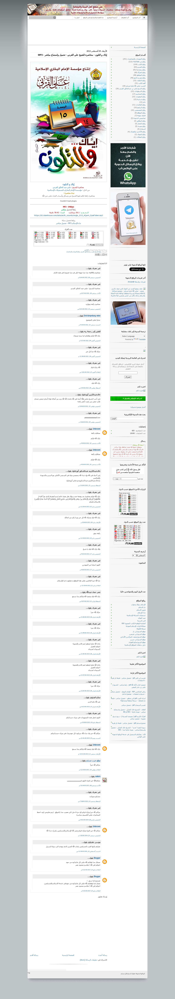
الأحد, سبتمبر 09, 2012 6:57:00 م (90, 293)
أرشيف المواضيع (112, 17)
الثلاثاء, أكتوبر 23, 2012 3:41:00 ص (90, 372)
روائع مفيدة (142, 126)
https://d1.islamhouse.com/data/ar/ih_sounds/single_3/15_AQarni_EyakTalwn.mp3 (68, 215)
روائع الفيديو (141, 67)
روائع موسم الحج (140, 78)
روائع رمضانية (141, 70)
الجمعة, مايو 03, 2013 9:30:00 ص (90, 722)
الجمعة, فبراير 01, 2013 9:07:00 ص (89, 601)
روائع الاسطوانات (140, 91)
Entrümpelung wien (92, 315)
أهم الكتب (142, 83)
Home (144, 18)
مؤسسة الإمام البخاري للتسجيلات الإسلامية (64, 190)
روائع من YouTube (139, 61)
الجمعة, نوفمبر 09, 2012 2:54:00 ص (89, 388)
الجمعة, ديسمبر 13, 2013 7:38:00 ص (89, 801)
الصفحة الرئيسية (68, 955)
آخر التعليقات (125, 17)
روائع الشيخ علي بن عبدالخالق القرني (91, 251)
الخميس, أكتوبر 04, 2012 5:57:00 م (89, 340)
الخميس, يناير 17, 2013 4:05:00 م (90, 570)
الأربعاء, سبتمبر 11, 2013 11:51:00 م (89, 754)
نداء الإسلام (142, 612)
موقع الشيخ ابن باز (139, 631)
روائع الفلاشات (141, 105)
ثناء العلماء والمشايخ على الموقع (93, 17)
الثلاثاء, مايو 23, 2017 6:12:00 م (90, 870)
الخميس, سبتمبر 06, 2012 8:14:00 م (89, 277)
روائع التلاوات (141, 80)
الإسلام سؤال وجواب (138, 604)
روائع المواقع (141, 113)
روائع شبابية (141, 99)
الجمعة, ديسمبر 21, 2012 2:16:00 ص (89, 485)
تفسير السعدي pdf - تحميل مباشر (133, 705)
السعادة (143, 129)
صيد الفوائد (142, 618)
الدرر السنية (141, 621)
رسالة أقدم (34, 955)
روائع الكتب (142, 64)
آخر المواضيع (136, 17)
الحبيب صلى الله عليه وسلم (136, 86)
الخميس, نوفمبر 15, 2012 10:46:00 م (89, 406)
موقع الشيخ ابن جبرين (138, 639)
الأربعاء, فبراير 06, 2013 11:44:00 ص (89, 633)
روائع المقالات (141, 137)
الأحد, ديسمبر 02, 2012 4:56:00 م (90, 464)
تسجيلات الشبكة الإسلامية (136, 615)
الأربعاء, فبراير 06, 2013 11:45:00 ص (89, 654)
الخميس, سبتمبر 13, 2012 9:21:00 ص (89, 309)
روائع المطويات (141, 97)
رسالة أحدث (102, 955)
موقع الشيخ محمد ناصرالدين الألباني (133, 637)
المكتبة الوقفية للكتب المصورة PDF (134, 623)
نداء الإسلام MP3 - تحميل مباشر (68, 223)
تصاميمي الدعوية (140, 118)
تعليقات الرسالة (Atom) (88, 960)
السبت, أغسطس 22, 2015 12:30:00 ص (88, 851)
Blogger (97, 858)
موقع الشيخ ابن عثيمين (137, 634)
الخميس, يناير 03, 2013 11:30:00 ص (89, 506)
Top (29, 973)
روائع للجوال (141, 134)
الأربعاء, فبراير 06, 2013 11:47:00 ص (89, 675)
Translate (142, 339)
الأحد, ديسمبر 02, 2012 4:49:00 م (90, 443)
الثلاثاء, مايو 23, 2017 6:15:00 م (90, 891)
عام (144, 102)
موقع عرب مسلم (93, 760)
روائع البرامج (141, 107)
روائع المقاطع (141, 75)
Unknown (96, 429)
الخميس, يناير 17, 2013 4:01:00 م (90, 554)
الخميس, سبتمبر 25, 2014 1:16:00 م (89, 835)
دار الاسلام (142, 607)
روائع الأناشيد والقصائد (138, 132)
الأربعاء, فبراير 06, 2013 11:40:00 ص (89, 617)
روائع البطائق (141, 121)
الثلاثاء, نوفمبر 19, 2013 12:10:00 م (89, 770)
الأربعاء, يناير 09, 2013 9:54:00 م (90, 522)
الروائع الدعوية (140, 973)
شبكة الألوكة (141, 629)
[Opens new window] (106, 254)
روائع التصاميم (141, 94)
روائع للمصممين (140, 110)
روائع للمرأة (142, 72)
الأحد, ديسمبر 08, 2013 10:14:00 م (89, 785)
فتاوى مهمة (141, 115)
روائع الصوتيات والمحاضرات (73, 251)
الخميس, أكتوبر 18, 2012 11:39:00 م (89, 356)
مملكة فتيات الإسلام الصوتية (136, 626)
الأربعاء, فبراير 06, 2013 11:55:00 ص (89, 691)
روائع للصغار (142, 123)
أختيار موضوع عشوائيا (138, 407)
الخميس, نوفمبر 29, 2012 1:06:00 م (89, 422)
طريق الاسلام (141, 610)
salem (97, 776)
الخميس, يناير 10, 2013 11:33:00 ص (89, 538)
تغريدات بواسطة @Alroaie (137, 282)
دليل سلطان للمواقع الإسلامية (135, 645)
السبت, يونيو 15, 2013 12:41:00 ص (89, 738)
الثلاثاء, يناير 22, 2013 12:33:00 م (90, 585)
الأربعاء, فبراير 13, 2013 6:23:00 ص (90, 706)
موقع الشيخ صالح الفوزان (137, 642)
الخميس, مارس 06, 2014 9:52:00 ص (89, 820)
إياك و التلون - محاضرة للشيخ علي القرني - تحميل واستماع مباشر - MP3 (72, 55)
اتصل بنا (77, 17)
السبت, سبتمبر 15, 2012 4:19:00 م (89, 325)
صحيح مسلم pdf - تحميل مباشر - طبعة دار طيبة (129, 723)
